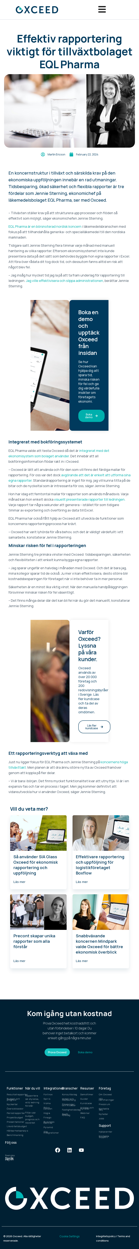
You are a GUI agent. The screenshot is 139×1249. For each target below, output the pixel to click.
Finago (47, 1117)
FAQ (82, 1117)
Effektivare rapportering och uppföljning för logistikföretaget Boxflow (100, 865)
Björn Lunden (48, 1108)
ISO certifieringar (106, 1099)
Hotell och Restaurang (69, 1099)
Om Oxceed (105, 1094)
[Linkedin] (69, 1150)
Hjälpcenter (105, 1131)
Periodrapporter (14, 1113)
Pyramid (48, 1127)
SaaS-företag (66, 1115)
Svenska (10, 1155)
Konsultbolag (69, 1094)
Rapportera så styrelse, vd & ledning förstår (32, 1100)
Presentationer (14, 1121)
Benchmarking (14, 1135)
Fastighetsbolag (69, 1109)
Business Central (49, 1122)
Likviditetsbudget (14, 1126)
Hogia (47, 1113)
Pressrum (104, 1104)
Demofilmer (86, 1094)
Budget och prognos (13, 1099)
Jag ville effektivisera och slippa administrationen (64, 280)
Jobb (101, 1118)
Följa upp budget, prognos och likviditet (32, 1117)
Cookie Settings (69, 1236)
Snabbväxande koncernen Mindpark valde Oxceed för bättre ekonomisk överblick (99, 944)
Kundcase (86, 1103)
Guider (84, 1098)
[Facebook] (57, 1150)
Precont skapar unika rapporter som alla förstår (34, 941)
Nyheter (103, 1114)
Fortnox (48, 1094)
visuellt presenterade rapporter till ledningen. (89, 499)
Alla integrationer (51, 1132)
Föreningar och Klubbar (69, 1105)
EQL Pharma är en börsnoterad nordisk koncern (44, 226)
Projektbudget (14, 1117)
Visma (47, 1103)
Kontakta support (104, 1137)
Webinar (85, 1113)
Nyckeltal (12, 1104)
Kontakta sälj (104, 1109)
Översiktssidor (14, 1108)
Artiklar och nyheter (87, 1108)
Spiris (47, 1098)
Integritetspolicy (106, 1236)
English (9, 1159)
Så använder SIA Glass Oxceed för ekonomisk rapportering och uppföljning (35, 865)
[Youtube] (81, 1150)
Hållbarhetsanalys (14, 1130)
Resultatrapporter (14, 1094)
